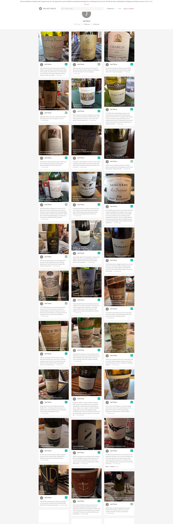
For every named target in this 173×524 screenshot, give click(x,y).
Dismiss (86, 4)
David (112, 466)
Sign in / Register (129, 8)
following (96, 24)
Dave (107, 466)
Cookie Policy (148, 1)
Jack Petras (48, 64)
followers (87, 24)
